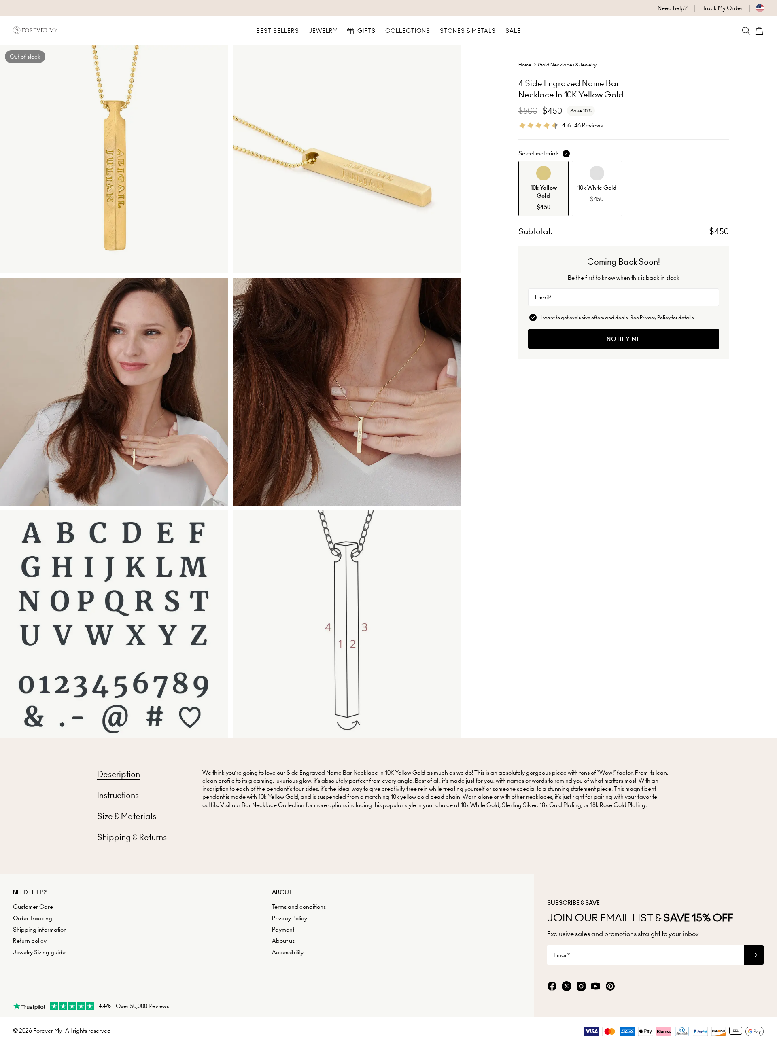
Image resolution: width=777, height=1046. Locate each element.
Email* (543, 297)
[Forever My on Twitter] (566, 986)
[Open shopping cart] (759, 31)
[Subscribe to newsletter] (754, 955)
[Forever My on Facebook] (552, 986)
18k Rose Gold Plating (617, 805)
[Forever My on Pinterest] (610, 986)
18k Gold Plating (560, 805)
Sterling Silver (519, 805)
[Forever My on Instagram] (581, 986)
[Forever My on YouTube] (596, 986)
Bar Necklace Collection (273, 805)
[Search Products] (746, 31)
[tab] (118, 774)
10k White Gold (480, 805)
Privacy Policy (655, 317)
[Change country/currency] (753, 8)
